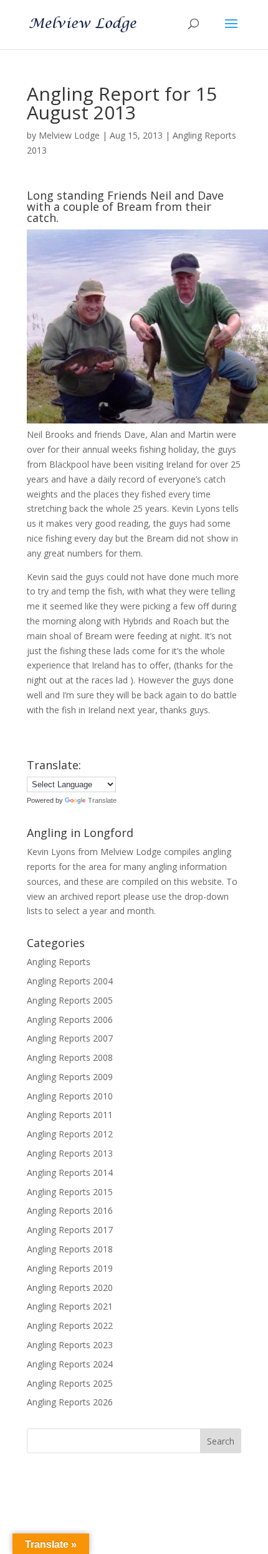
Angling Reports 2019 (70, 1268)
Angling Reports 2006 (70, 1019)
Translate (102, 800)
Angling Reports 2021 (70, 1306)
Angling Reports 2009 (70, 1077)
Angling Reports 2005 (70, 1000)
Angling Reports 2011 (70, 1115)
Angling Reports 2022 (70, 1325)
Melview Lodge (69, 135)
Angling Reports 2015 (70, 1192)
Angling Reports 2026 (70, 1402)
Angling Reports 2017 (70, 1230)
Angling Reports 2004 (70, 981)
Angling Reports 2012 (70, 1134)
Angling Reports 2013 (70, 1153)
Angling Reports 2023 (70, 1345)
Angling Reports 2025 (70, 1383)
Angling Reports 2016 (70, 1210)
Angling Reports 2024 (70, 1364)
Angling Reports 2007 (70, 1038)
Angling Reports (58, 962)
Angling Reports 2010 (70, 1096)
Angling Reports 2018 (70, 1249)
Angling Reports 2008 (70, 1057)
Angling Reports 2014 (70, 1172)
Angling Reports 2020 (70, 1287)
